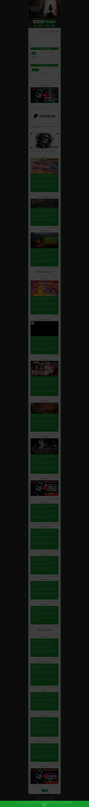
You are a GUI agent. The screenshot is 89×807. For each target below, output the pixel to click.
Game (44, 21)
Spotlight (41, 25)
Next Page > (44, 790)
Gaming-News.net (45, 800)
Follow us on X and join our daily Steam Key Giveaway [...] (43, 151)
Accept (44, 804)
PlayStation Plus (47, 505)
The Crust (45, 693)
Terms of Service (45, 795)
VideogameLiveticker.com (35, 800)
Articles (47, 25)
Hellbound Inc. (50, 297)
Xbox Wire (44, 78)
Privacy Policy (69, 802)
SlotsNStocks (49, 607)
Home (35, 25)
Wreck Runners (47, 640)
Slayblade (48, 175)
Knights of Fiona (47, 557)
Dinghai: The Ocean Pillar (49, 209)
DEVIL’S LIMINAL (45, 455)
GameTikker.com (52, 795)
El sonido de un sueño (49, 530)
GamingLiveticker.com (54, 800)
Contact (53, 25)
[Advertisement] (44, 40)
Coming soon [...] (35, 57)
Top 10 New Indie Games (44, 85)
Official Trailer (44, 478)
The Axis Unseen (45, 378)
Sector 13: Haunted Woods (48, 337)
